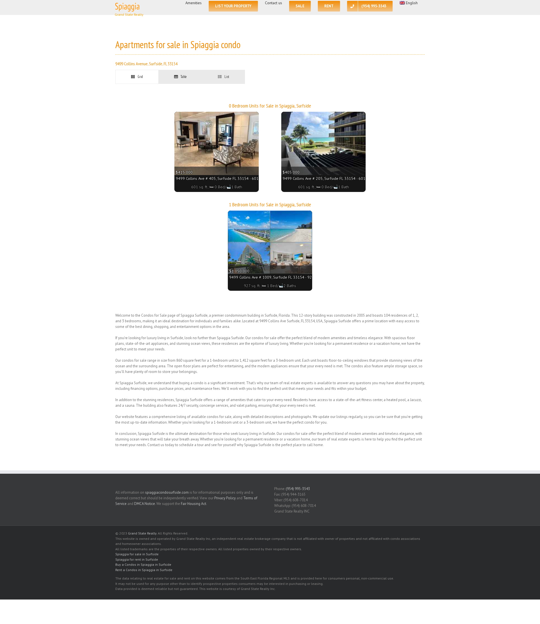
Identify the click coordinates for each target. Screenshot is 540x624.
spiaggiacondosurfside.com (167, 492)
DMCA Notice (144, 503)
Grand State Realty (142, 533)
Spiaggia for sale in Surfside (137, 554)
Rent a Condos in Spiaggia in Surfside (143, 570)
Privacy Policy (225, 498)
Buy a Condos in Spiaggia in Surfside (143, 564)
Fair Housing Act (193, 503)
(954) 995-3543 (298, 488)
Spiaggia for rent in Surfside (136, 559)
